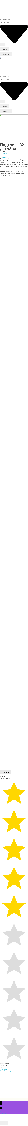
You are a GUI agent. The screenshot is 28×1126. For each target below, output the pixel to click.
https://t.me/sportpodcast (12, 216)
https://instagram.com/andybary (8, 226)
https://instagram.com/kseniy (7, 225)
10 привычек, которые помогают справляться (12, 489)
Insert (4, 1123)
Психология (5, 157)
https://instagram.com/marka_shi (8, 223)
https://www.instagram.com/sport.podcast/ (11, 221)
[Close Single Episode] (14, 189)
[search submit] (2, 44)
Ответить (3, 1113)
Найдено (5, 49)
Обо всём (4, 153)
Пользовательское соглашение (8, 1096)
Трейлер (2, 694)
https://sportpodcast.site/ (6, 238)
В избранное (6, 772)
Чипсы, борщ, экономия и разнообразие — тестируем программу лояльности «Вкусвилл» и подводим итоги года (13, 365)
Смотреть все (6, 54)
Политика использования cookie (9, 1093)
